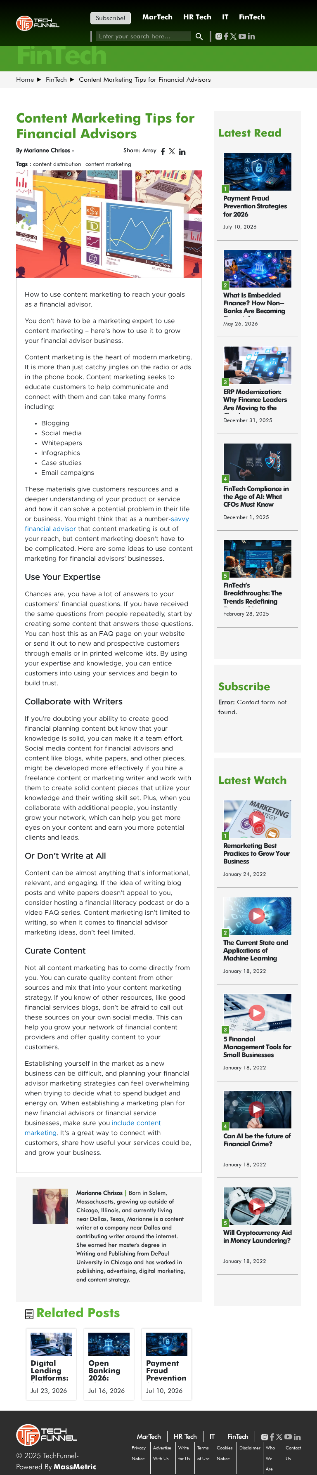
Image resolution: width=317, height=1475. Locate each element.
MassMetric (75, 1467)
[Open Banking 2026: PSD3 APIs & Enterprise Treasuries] (109, 1344)
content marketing (108, 163)
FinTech (252, 17)
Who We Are (270, 1458)
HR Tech (197, 17)
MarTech (157, 17)
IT (225, 17)
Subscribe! (110, 18)
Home (25, 79)
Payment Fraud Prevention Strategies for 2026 (166, 1378)
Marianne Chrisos (100, 1192)
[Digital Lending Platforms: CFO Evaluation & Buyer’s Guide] (51, 1344)
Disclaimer (249, 1448)
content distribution (57, 163)
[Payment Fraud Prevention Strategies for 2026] (166, 1344)
